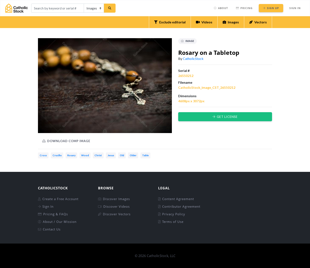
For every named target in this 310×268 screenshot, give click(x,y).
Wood (85, 155)
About (223, 8)
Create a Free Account (60, 199)
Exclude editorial (172, 22)
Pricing (246, 8)
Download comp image (68, 141)
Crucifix (57, 155)
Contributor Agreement (181, 206)
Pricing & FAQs (55, 214)
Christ (98, 155)
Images (233, 22)
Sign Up (273, 8)
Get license (227, 117)
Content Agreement (178, 199)
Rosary (71, 155)
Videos (206, 22)
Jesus (111, 155)
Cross (43, 155)
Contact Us (52, 229)
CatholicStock (193, 59)
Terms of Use (172, 222)
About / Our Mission (60, 222)
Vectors (260, 22)
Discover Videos (116, 206)
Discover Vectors (117, 214)
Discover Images (116, 199)
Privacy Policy (173, 214)
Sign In (295, 8)
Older (133, 155)
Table (145, 155)
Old (122, 155)
